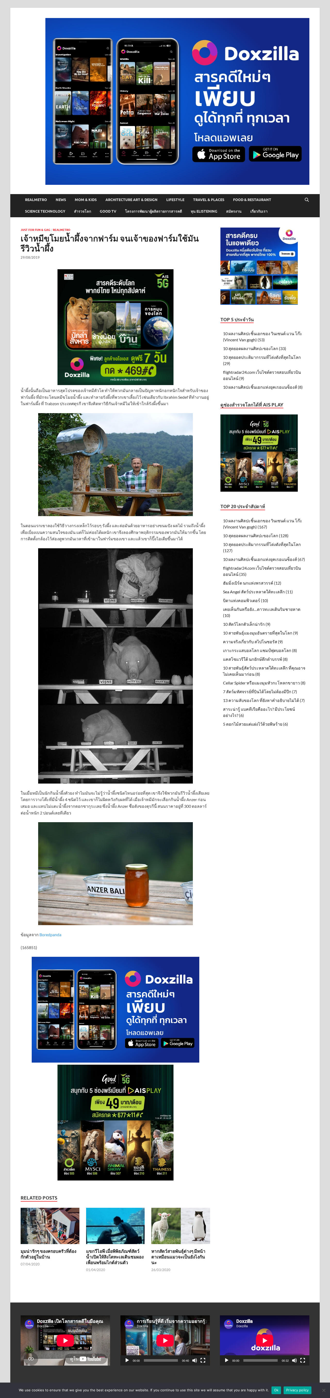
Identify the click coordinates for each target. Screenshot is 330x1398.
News (61, 200)
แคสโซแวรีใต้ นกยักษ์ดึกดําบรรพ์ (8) (255, 659)
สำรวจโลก (82, 211)
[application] (165, 1340)
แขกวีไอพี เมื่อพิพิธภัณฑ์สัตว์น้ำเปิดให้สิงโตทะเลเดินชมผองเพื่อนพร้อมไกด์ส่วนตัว (115, 1256)
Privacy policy (297, 1390)
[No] (323, 1390)
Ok (276, 1390)
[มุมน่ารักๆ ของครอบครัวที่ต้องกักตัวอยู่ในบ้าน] (50, 1227)
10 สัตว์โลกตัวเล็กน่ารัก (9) (246, 624)
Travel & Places (208, 200)
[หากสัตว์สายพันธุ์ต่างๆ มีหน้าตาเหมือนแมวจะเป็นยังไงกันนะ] (180, 1227)
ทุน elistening (204, 211)
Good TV (108, 211)
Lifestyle (175, 200)
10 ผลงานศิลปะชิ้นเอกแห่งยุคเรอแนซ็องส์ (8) (263, 387)
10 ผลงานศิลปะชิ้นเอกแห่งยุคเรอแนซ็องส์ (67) (264, 559)
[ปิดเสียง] (194, 1360)
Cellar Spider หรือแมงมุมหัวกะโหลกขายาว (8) (264, 682)
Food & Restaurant (252, 200)
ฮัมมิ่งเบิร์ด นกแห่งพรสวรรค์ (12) (252, 582)
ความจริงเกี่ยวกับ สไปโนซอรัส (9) (253, 641)
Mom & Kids (86, 200)
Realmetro (36, 200)
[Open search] (307, 200)
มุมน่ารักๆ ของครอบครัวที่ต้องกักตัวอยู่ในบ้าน (48, 1254)
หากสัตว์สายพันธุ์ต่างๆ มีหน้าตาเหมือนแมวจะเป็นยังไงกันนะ (178, 1256)
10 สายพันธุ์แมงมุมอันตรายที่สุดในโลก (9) (260, 632)
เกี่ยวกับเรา (259, 211)
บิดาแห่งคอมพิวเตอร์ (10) (245, 600)
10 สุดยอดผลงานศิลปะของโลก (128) (255, 535)
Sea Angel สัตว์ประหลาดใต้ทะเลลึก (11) (258, 591)
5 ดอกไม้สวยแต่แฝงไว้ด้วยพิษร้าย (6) (255, 724)
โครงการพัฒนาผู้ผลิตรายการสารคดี (153, 211)
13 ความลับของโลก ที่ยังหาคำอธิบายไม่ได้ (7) (264, 700)
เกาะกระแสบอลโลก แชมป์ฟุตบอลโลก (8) (260, 650)
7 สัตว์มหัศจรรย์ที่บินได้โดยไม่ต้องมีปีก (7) (260, 691)
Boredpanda (50, 934)
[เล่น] (127, 1360)
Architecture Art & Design (131, 200)
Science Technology (45, 211)
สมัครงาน (234, 211)
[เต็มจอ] (202, 1360)
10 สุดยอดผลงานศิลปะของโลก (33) (254, 348)
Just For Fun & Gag (35, 230)
